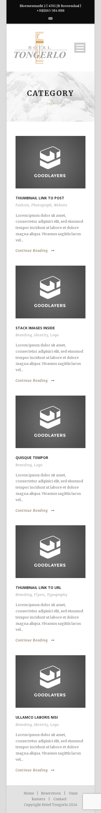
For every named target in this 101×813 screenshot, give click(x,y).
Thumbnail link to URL (38, 587)
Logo (54, 335)
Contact (60, 799)
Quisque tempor (32, 457)
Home (29, 793)
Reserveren (51, 793)
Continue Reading (32, 250)
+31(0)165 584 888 (50, 10)
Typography (57, 595)
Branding (24, 335)
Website (61, 205)
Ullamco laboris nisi (37, 717)
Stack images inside (35, 327)
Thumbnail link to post (40, 197)
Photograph (41, 205)
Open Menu (79, 48)
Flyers (39, 595)
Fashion (22, 205)
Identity (41, 335)
